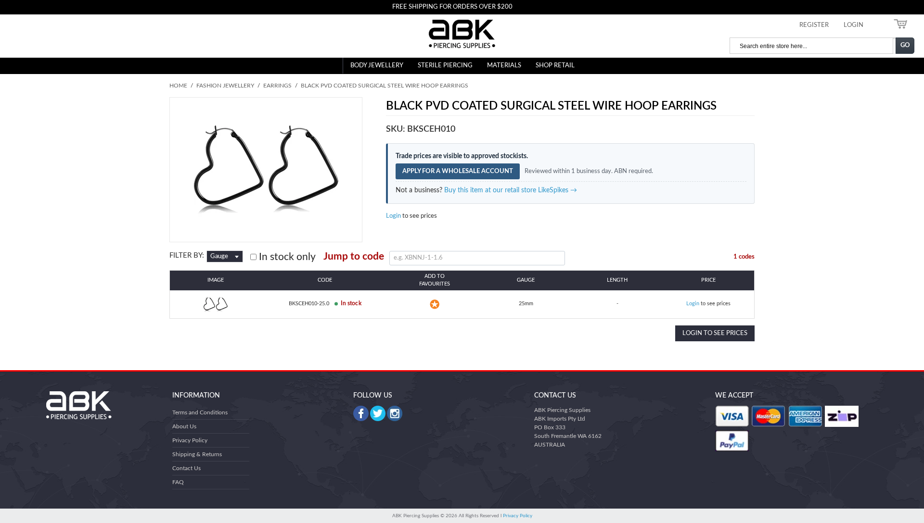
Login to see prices (714, 333)
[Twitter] (377, 413)
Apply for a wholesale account (457, 171)
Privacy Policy (189, 440)
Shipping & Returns (197, 454)
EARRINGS (277, 85)
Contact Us (186, 468)
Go (905, 45)
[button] (434, 304)
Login (393, 216)
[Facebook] (361, 413)
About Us (184, 426)
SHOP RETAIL (555, 65)
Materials (504, 65)
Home (178, 85)
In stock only (286, 257)
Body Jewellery (376, 65)
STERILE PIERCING (445, 65)
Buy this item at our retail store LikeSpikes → (510, 190)
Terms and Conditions (200, 412)
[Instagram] (394, 413)
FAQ (178, 482)
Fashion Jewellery (225, 85)
